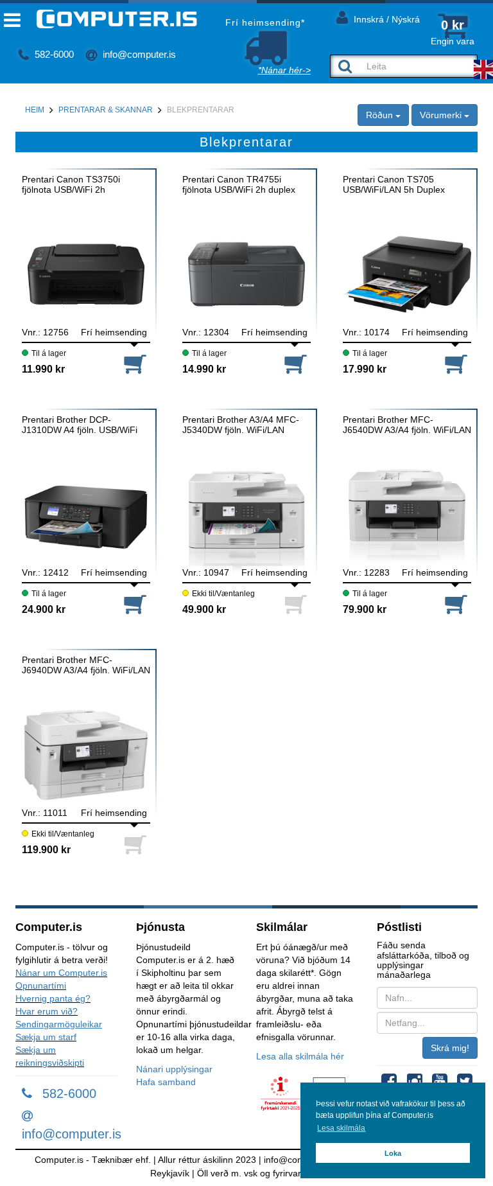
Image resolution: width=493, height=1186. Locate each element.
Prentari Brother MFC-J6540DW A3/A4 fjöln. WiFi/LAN (407, 424)
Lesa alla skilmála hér (300, 1056)
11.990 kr (43, 369)
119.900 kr (46, 849)
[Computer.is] (106, 19)
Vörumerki (442, 115)
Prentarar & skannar (105, 109)
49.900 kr (204, 609)
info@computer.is (138, 54)
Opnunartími (40, 985)
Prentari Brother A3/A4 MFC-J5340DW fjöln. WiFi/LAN (240, 424)
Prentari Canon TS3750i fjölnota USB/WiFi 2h (71, 184)
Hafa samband (166, 1082)
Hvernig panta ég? (53, 998)
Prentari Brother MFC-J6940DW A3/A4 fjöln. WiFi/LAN (86, 665)
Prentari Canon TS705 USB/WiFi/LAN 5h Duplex (394, 184)
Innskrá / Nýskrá (385, 19)
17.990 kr (364, 369)
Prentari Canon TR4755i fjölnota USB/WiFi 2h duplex (238, 184)
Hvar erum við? (46, 1011)
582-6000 (53, 54)
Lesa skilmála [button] (341, 1128)
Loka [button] (393, 1153)
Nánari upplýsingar (174, 1069)
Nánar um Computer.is (61, 973)
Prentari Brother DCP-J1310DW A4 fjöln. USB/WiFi (79, 424)
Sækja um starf (45, 1037)
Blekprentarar (200, 109)
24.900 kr (43, 609)
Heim (34, 109)
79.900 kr (364, 609)
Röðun (380, 115)
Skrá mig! (450, 1048)
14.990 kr (204, 369)
